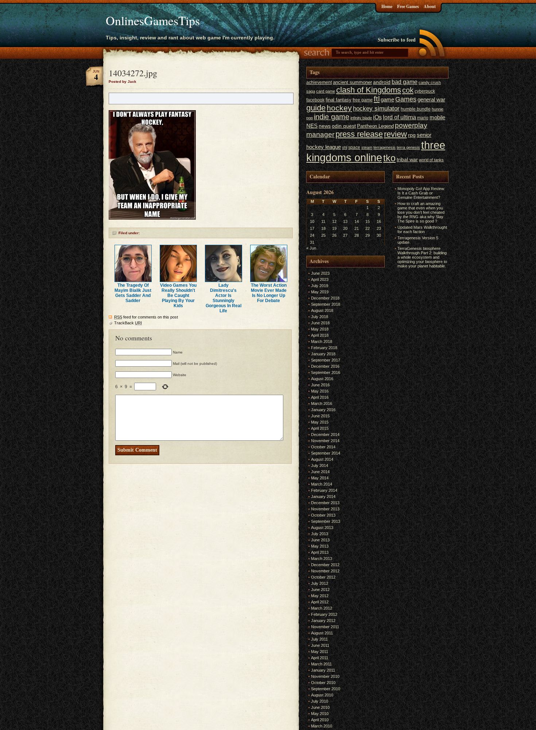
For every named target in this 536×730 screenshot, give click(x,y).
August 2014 (322, 459)
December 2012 (325, 565)
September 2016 (325, 372)
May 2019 (320, 292)
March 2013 (321, 558)
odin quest (344, 126)
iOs (377, 117)
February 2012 (324, 614)
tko (389, 158)
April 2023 (320, 279)
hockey (339, 108)
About (430, 6)
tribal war (407, 159)
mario (422, 117)
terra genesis (408, 147)
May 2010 (320, 713)
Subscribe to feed (397, 39)
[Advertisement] (414, 379)
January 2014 (323, 496)
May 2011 (319, 651)
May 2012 (320, 596)
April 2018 (320, 335)
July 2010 (319, 701)
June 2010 (320, 707)
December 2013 (325, 503)
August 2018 (322, 310)
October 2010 (323, 682)
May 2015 (320, 422)
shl (344, 147)
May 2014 (320, 478)
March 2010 (321, 726)
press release (359, 134)
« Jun (311, 248)
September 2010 (325, 689)
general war (431, 99)
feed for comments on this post (146, 317)
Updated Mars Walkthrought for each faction (422, 229)
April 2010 (320, 720)
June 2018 (320, 323)
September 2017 (325, 360)
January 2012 (323, 620)
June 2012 (320, 589)
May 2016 (320, 391)
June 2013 (320, 540)
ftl (377, 99)
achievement (319, 82)
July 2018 (319, 316)
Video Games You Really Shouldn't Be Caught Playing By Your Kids (178, 295)
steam (366, 147)
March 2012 (321, 608)
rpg (412, 135)
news (325, 126)
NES (312, 126)
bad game (404, 81)
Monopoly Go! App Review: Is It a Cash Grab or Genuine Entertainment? (421, 193)
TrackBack (128, 323)
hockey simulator (376, 108)
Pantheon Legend (375, 126)
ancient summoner (352, 82)
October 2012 (323, 577)
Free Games (408, 6)
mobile (437, 117)
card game (325, 91)
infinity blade (361, 118)
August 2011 (322, 633)
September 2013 (325, 521)
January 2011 (323, 670)
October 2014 (323, 447)
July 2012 (319, 583)
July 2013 (319, 534)
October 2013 (323, 515)
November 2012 (325, 571)
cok (407, 90)
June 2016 (320, 385)
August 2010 (322, 695)
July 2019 (319, 285)
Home (386, 6)
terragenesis (384, 147)
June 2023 (320, 273)
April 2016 (320, 397)
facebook (315, 100)
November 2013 (325, 509)
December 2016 (325, 366)
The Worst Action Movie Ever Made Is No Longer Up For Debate (269, 293)
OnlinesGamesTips (153, 20)
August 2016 (322, 378)
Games (405, 99)
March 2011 (321, 664)
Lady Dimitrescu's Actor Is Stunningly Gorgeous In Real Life (223, 298)
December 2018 (325, 298)
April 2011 (319, 658)
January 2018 (323, 354)
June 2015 (320, 416)
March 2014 (321, 484)
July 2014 (319, 465)
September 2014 (325, 453)
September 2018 (325, 304)
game (387, 99)
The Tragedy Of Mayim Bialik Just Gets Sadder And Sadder (132, 293)
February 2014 (324, 490)
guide (316, 107)
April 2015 (320, 428)
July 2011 (319, 639)
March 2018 (321, 341)
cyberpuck (425, 91)
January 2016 (323, 410)
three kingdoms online (375, 151)
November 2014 (325, 441)
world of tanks (431, 160)
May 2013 (320, 546)
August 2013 (322, 527)
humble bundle (416, 109)
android (382, 82)
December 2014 (325, 434)
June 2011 (320, 645)
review (395, 134)
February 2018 (324, 347)
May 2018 (320, 329)
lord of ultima (399, 117)
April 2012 (320, 602)
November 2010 (325, 676)
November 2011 (325, 627)
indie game (331, 117)
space (354, 147)
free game (363, 100)
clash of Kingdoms (368, 89)
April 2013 (320, 552)
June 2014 (320, 472)
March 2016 (321, 403)
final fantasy (338, 100)
